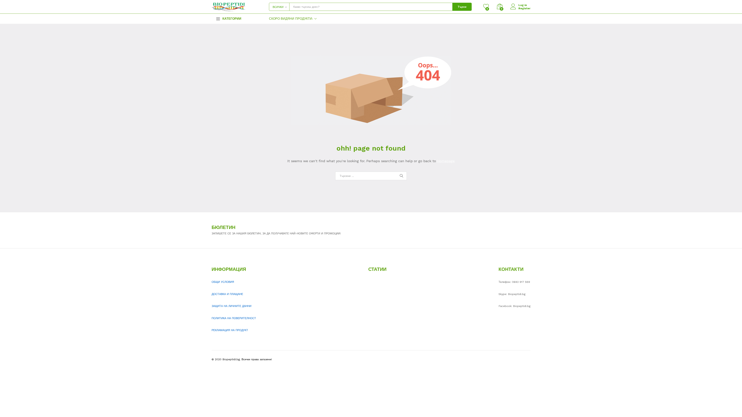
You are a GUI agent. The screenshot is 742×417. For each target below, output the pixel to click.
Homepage (446, 161)
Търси (462, 6)
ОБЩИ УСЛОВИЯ (223, 281)
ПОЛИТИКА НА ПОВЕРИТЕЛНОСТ (234, 318)
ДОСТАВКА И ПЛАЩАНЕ (227, 294)
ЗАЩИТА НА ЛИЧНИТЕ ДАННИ (231, 306)
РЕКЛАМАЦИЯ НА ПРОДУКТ (230, 330)
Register (524, 8)
